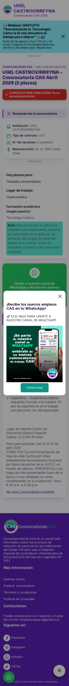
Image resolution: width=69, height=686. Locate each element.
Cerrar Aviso (34, 387)
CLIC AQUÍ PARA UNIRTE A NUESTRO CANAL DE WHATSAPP (31, 318)
